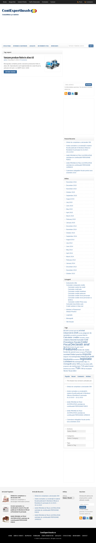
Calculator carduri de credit (76, 287)
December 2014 (71, 226)
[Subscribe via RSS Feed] (66, 93)
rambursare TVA (78, 366)
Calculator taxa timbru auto (74, 304)
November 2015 (71, 189)
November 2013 (71, 270)
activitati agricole (73, 330)
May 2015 (69, 209)
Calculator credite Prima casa (77, 302)
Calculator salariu (84, 337)
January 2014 (70, 263)
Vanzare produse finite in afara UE (19, 57)
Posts (80, 2)
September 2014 (71, 236)
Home (5, 2)
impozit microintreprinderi (71, 357)
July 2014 (69, 243)
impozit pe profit (87, 357)
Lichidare (67, 361)
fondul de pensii (69, 352)
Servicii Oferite (22, 2)
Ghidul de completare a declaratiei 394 (78, 142)
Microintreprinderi (78, 362)
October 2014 (70, 233)
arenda (80, 333)
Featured (70, 349)
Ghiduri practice (76, 354)
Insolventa (67, 359)
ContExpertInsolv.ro (48, 532)
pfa (91, 364)
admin (5, 60)
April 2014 (69, 253)
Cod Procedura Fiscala (75, 341)
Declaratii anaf (79, 344)
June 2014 (69, 246)
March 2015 (70, 216)
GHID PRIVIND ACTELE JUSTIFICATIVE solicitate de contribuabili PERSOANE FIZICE (79, 157)
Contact (52, 2)
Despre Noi (12, 2)
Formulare (45, 2)
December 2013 (71, 267)
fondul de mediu (83, 350)
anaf (76, 333)
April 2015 (69, 212)
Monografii (54, 46)
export (81, 347)
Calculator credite (71, 337)
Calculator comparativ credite (75, 285)
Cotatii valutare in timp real (74, 306)
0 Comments (23, 60)
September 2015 (71, 195)
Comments (89, 2)
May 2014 (69, 250)
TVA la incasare (86, 368)
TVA (77, 368)
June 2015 (69, 206)
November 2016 (71, 182)
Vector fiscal (67, 371)
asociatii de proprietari (76, 335)
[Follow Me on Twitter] (72, 93)
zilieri (74, 371)
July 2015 (69, 202)
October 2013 (70, 273)
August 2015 (70, 199)
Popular (67, 376)
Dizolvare (66, 347)
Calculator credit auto (75, 289)
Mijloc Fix (87, 361)
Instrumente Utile (43, 46)
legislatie (86, 359)
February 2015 (71, 219)
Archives (88, 376)
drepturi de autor (74, 347)
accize (65, 331)
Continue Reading (10, 72)
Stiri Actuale (7, 46)
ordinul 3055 (76, 364)
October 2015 (70, 192)
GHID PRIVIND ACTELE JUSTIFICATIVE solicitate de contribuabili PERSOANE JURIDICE (79, 165)
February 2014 (71, 260)
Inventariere (76, 359)
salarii (86, 366)
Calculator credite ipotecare (77, 293)
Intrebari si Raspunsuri (20, 46)
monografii (67, 364)
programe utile (67, 366)
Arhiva (65, 496)
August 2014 (70, 239)
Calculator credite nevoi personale (79, 295)
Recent (74, 376)
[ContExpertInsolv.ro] (19, 15)
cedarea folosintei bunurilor (73, 340)
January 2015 (70, 223)
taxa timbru (72, 368)
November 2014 (71, 229)
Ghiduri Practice (71, 311)
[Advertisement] (72, 25)
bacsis (85, 335)
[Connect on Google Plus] (76, 93)
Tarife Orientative (34, 2)
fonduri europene (80, 352)
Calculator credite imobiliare (77, 291)
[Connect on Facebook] (69, 93)
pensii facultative (85, 364)
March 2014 (70, 256)
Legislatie (32, 46)
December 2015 (71, 185)
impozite (87, 354)
